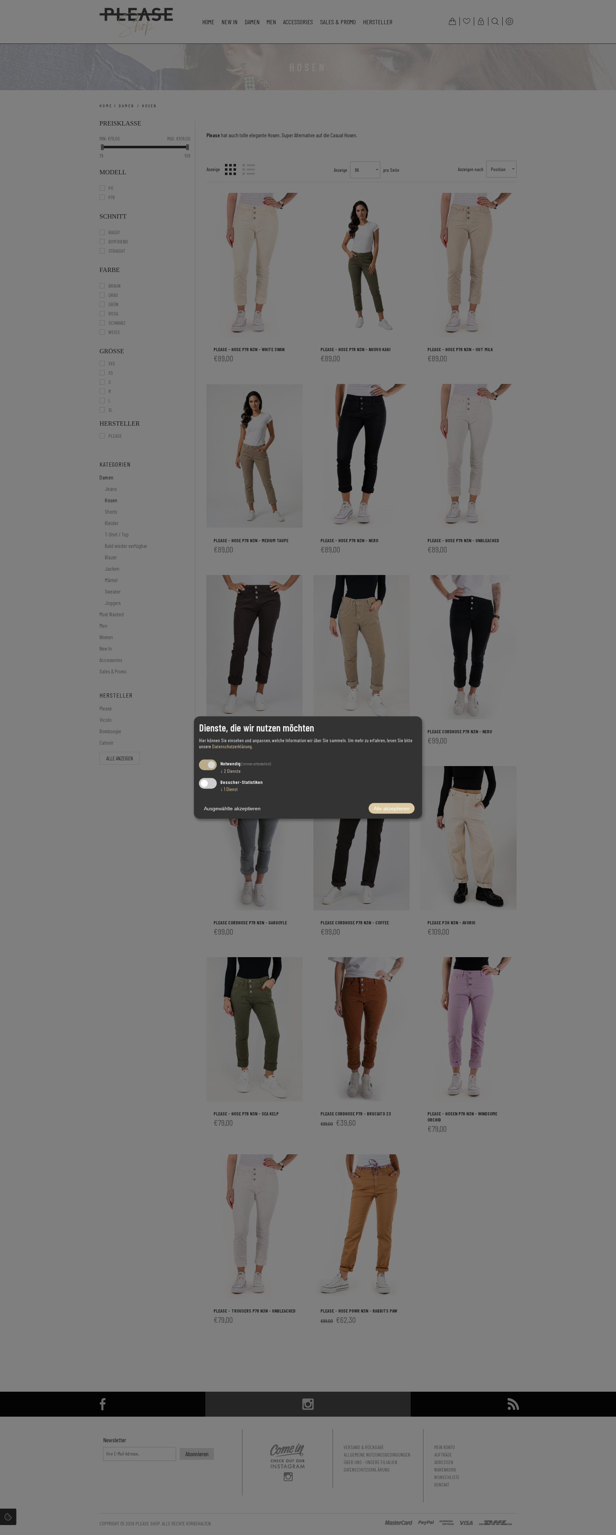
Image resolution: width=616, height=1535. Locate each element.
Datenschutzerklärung (232, 746)
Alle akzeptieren (392, 808)
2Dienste (230, 771)
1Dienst (229, 789)
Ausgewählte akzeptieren (232, 808)
